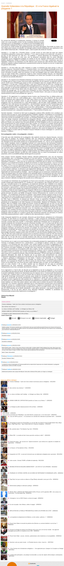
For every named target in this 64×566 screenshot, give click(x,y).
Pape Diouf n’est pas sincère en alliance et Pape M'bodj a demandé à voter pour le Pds (31, 479)
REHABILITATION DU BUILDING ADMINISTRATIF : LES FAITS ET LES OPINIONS (30, 466)
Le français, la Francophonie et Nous (19, 448)
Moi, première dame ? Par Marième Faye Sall (21, 429)
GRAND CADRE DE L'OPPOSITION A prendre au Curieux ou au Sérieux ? (20, 311)
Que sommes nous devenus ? (9, 306)
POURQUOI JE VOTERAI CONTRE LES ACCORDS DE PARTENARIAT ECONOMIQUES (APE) (33, 473)
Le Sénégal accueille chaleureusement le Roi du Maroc (15, 313)
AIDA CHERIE (5, 413)
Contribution (9, 3)
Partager (52, 318)
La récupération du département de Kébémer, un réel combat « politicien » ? (28, 517)
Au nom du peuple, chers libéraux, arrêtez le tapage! (22, 504)
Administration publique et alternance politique (21, 485)
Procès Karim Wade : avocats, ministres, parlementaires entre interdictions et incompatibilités (32, 536)
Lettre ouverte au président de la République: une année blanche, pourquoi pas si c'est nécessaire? (26, 414)
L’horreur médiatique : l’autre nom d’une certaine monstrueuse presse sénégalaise (21, 304)
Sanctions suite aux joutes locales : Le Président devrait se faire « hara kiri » (28, 542)
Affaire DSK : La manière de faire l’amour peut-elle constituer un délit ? (27, 435)
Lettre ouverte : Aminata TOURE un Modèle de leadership (24, 460)
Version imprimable (40, 318)
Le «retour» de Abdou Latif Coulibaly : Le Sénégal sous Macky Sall (18, 309)
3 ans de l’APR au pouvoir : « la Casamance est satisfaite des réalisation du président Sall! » (32, 416)
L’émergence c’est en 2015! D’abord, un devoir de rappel (23, 498)
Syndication (33, 563)
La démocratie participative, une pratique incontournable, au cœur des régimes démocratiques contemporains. (36, 554)
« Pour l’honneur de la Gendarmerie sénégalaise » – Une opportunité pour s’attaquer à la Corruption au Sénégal (36, 548)
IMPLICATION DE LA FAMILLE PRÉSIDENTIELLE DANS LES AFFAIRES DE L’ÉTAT (30, 510)
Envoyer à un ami (25, 318)
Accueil (3, 3)
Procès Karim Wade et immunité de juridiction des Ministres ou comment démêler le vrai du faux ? (33, 523)
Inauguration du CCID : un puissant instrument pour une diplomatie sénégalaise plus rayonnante (33, 454)
